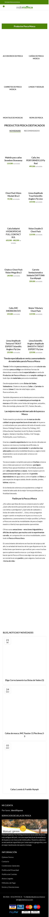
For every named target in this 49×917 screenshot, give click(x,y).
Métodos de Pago (9, 883)
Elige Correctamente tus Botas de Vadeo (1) (24, 680)
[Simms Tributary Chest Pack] (35, 295)
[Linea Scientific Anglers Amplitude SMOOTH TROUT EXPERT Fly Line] (35, 328)
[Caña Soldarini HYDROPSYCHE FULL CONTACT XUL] (13, 215)
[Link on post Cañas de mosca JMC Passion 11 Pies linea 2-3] (24, 707)
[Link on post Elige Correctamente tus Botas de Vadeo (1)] (24, 656)
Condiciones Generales (11, 866)
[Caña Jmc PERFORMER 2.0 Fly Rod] (35, 144)
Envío (41, 623)
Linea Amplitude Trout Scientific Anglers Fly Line (35, 196)
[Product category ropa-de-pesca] (36, 106)
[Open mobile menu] (46, 7)
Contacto (5, 861)
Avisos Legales (7, 878)
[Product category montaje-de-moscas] (13, 106)
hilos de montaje (9, 406)
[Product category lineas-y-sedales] (36, 75)
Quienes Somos (8, 857)
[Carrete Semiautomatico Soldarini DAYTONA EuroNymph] (35, 256)
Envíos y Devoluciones (10, 887)
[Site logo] (24, 7)
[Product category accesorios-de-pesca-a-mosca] (13, 44)
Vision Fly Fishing (29, 428)
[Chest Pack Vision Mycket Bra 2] (13, 180)
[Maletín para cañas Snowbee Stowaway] (13, 144)
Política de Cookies (9, 874)
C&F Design (34, 434)
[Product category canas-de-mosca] (36, 46)
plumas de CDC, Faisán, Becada (28, 406)
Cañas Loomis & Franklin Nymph (24, 789)
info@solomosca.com (24, 900)
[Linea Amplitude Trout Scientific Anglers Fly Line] (35, 180)
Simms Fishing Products (12, 428)
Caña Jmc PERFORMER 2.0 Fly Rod (35, 160)
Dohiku (26, 434)
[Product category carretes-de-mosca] (13, 77)
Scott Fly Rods (27, 431)
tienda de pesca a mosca (35, 897)
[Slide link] (24, 15)
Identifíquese (17, 810)
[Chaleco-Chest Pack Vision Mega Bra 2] (13, 256)
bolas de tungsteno (30, 403)
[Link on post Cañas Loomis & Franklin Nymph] (24, 763)
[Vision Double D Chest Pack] (35, 215)
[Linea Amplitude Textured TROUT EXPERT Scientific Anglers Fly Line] (13, 328)
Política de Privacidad (10, 870)
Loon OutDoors (19, 437)
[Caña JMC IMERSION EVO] (13, 295)
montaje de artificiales (28, 445)
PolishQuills (7, 437)
